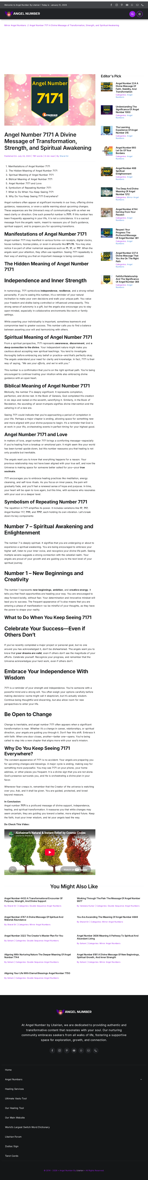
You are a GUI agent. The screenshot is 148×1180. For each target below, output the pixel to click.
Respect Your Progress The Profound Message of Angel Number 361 (127, 233)
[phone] (142, 5)
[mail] (137, 5)
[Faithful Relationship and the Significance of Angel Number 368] (106, 276)
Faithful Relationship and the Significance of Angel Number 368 (127, 279)
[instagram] (116, 5)
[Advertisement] (74, 49)
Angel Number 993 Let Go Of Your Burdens (126, 150)
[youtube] (127, 5)
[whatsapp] (132, 5)
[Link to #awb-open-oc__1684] (140, 14)
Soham (10, 940)
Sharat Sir (64, 156)
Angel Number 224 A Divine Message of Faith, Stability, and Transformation (127, 87)
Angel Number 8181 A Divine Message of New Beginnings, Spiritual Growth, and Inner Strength (108, 956)
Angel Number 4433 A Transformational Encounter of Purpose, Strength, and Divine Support (33, 899)
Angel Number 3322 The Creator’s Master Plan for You (33, 935)
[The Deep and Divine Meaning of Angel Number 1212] (106, 189)
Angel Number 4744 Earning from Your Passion (127, 212)
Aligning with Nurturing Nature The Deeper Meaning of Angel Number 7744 (37, 956)
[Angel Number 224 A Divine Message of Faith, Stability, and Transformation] (106, 83)
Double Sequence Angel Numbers (45, 906)
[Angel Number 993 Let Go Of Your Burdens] (106, 148)
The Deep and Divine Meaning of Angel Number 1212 (127, 191)
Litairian (80, 1170)
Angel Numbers (124, 96)
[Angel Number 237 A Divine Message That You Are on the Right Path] (106, 253)
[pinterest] (122, 5)
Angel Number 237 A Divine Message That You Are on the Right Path (127, 257)
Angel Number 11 (13, 512)
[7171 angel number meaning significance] (49, 75)
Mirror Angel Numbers (40, 924)
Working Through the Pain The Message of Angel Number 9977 (108, 899)
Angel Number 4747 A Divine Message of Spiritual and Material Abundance (33, 918)
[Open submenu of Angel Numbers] (141, 1079)
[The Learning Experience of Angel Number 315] (106, 127)
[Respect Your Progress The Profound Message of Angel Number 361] (106, 230)
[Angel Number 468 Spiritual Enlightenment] (106, 168)
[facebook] (111, 5)
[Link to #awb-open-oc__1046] (132, 14)
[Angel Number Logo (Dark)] (22, 9)
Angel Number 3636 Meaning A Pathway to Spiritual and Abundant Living (107, 937)
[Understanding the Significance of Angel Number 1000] (106, 107)
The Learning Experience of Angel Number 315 (127, 130)
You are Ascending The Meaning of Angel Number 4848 (107, 917)
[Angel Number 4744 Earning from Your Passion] (106, 209)
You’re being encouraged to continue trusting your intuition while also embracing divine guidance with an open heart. (49, 374)
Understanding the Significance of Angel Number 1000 (127, 109)
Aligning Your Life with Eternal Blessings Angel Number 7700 (37, 973)
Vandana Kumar (87, 906)
